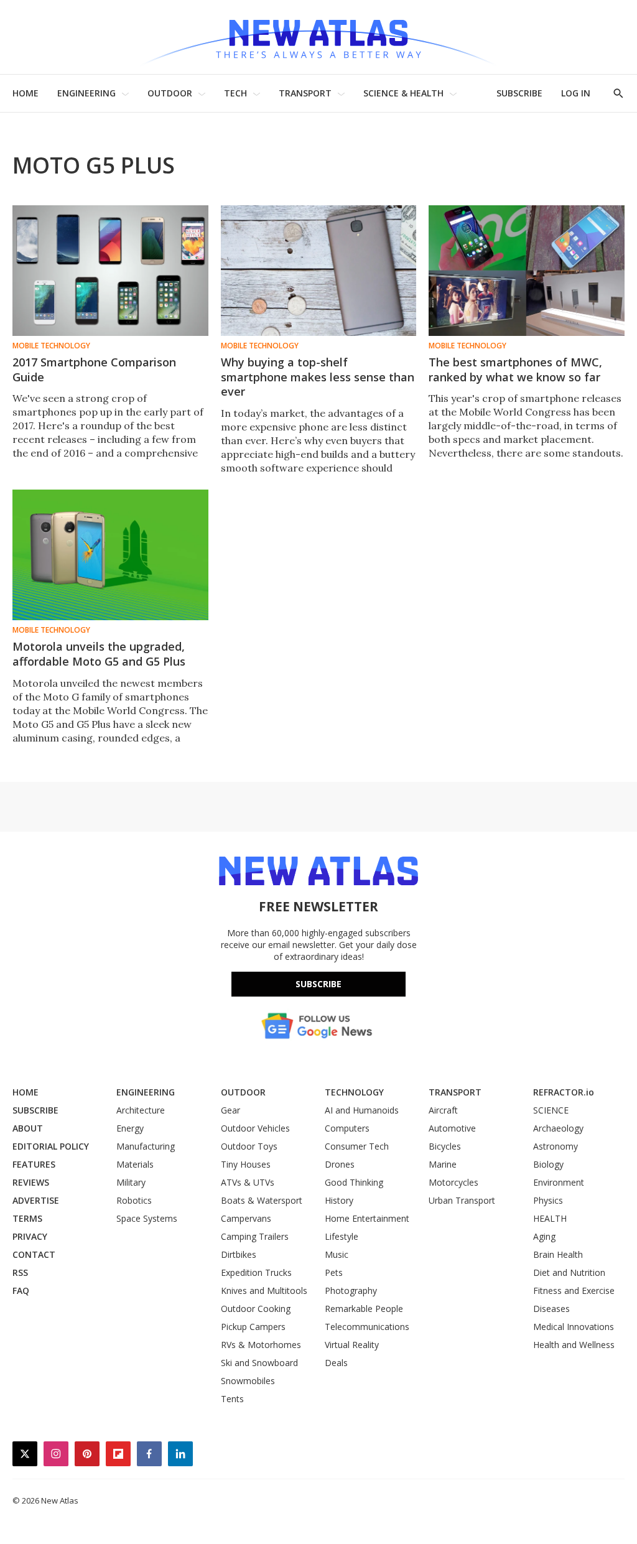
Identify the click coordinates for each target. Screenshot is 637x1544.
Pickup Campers (253, 1326)
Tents (232, 1399)
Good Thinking (354, 1182)
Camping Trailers (255, 1236)
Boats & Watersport (261, 1200)
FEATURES (33, 1164)
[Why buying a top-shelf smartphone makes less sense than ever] (319, 270)
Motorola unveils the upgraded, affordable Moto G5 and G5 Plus (98, 654)
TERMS (27, 1218)
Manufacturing (145, 1146)
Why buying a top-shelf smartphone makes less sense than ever (317, 377)
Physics (548, 1200)
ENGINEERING (86, 93)
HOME (25, 93)
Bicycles (445, 1146)
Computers (347, 1128)
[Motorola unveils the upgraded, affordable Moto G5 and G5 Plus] (110, 555)
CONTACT (33, 1254)
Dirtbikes (238, 1254)
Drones (340, 1164)
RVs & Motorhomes (261, 1345)
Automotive (452, 1128)
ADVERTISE (35, 1200)
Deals (336, 1363)
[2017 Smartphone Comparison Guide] (110, 270)
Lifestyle (341, 1236)
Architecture (140, 1110)
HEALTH (550, 1218)
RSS (20, 1272)
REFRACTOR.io (563, 1092)
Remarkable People (364, 1308)
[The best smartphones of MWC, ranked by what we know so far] (527, 270)
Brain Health (558, 1254)
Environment (558, 1182)
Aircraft (443, 1110)
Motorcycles (453, 1182)
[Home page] (318, 37)
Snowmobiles (248, 1381)
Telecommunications (367, 1326)
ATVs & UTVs (247, 1182)
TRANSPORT (305, 93)
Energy (130, 1128)
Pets (334, 1272)
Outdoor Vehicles (255, 1128)
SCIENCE (551, 1110)
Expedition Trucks (256, 1272)
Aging (544, 1236)
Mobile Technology (51, 346)
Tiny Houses (246, 1164)
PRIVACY (29, 1236)
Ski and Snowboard (259, 1363)
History (339, 1200)
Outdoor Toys (249, 1146)
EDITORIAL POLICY (50, 1146)
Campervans (246, 1218)
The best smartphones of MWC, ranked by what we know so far (515, 369)
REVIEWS (30, 1182)
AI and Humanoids (362, 1110)
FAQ (20, 1290)
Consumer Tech (357, 1146)
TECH (235, 93)
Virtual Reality (352, 1345)
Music (336, 1254)
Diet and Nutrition (569, 1272)
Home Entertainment (367, 1218)
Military (131, 1182)
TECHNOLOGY (354, 1092)
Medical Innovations (573, 1326)
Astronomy (555, 1146)
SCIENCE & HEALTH (403, 93)
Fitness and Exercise (574, 1290)
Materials (135, 1164)
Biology (548, 1164)
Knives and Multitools (264, 1290)
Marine (443, 1164)
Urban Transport (462, 1200)
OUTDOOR (169, 93)
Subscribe (318, 984)
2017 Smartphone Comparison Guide (94, 369)
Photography (351, 1290)
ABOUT (27, 1128)
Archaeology (558, 1128)
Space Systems (146, 1218)
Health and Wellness (574, 1345)
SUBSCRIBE (519, 93)
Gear (230, 1110)
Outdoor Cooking (256, 1308)
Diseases (551, 1308)
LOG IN (575, 93)
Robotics (134, 1200)
